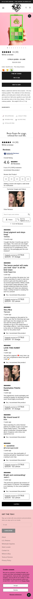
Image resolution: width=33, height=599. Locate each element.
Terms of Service (7, 557)
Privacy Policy (26, 581)
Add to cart (16, 84)
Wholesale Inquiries (8, 544)
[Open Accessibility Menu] (29, 595)
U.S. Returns (6, 540)
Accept (16, 585)
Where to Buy (6, 554)
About (4, 537)
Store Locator (6, 547)
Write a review (7, 55)
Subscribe (8, 530)
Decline (15, 590)
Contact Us (5, 550)
